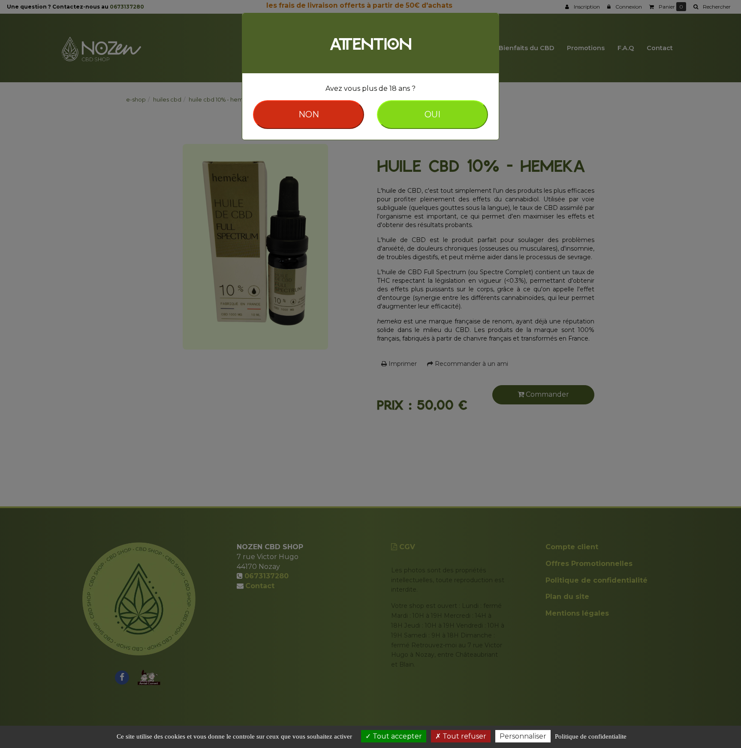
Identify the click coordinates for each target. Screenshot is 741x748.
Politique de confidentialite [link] (591, 736)
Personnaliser (523, 736)
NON (308, 114)
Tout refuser (463, 736)
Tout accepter (396, 736)
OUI (432, 114)
